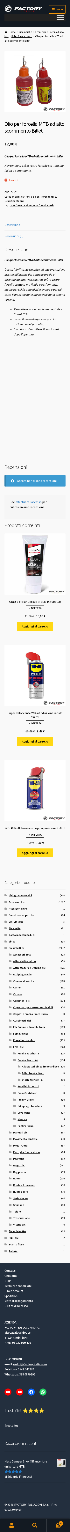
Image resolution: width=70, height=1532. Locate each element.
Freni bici (40, 32)
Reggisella (19, 1172)
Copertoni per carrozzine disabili (33, 1007)
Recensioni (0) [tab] (13, 236)
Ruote (16, 1178)
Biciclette (14, 928)
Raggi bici (19, 1165)
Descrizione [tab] (12, 225)
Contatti (10, 1270)
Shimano (18, 1205)
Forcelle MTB (48, 196)
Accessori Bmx (22, 954)
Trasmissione (21, 1218)
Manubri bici (20, 1132)
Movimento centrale (25, 1139)
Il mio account (14, 1291)
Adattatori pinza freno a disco (40, 1066)
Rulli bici (14, 1238)
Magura (22, 1119)
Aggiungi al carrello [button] (35, 626)
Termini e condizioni (18, 1286)
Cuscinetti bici (22, 1020)
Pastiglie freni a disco (26, 1152)
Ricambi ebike (17, 1231)
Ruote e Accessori (24, 1185)
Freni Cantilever (27, 1093)
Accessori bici (17, 902)
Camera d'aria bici (24, 981)
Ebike (12, 941)
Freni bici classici (28, 1086)
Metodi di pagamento (18, 1301)
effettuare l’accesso (29, 502)
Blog (7, 1281)
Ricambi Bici (25, 32)
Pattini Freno (25, 1126)
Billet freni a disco (21, 36)
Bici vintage (16, 921)
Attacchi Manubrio (24, 961)
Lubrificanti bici (14, 201)
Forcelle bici (20, 1033)
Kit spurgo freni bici (30, 1106)
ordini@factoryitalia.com (30, 1364)
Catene (17, 994)
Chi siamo (11, 1276)
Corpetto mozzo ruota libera (30, 1014)
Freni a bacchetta (28, 1053)
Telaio (17, 1211)
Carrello (54, 1522)
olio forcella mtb (43, 205)
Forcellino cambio (24, 1040)
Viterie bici (19, 1224)
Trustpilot (11, 1425)
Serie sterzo (20, 1198)
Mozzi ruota (20, 1145)
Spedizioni (11, 1296)
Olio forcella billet (21, 205)
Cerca (35, 1525)
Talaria (13, 1251)
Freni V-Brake (26, 1099)
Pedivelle (18, 1159)
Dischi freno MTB (32, 1079)
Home (12, 32)
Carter (17, 987)
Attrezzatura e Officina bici (29, 968)
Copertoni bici (21, 1000)
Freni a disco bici (28, 1060)
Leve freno (24, 1112)
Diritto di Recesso (16, 1306)
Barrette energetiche (21, 915)
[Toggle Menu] (60, 17)
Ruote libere (20, 1191)
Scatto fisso (16, 1244)
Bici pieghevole (22, 974)
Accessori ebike (18, 908)
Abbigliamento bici (20, 895)
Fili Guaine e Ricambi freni (29, 1027)
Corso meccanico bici (22, 935)
